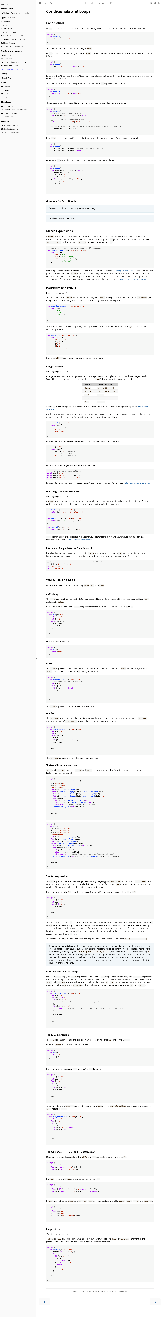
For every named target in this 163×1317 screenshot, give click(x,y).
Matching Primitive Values (61, 287)
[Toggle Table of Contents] (40, 3)
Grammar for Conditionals (61, 201)
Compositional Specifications (14, 109)
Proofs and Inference (11, 113)
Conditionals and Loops (12, 69)
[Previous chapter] (44, 1301)
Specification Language (11, 106)
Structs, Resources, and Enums (14, 36)
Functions (6, 59)
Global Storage (8, 43)
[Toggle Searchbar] (50, 3)
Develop (6, 90)
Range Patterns (54, 366)
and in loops (62, 971)
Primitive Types (8, 22)
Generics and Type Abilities (13, 39)
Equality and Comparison (12, 46)
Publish (5, 94)
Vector (4, 25)
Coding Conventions (10, 129)
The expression (57, 876)
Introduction (6, 4)
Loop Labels (53, 1229)
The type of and (61, 765)
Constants (6, 55)
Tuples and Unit (8, 32)
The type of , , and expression (70, 1151)
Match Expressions (59, 231)
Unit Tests (6, 78)
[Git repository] (155, 3)
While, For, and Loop (60, 580)
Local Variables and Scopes (13, 62)
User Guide (7, 117)
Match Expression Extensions (132, 279)
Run (4, 97)
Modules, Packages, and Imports (15, 13)
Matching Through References (63, 491)
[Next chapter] (155, 1301)
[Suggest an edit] (159, 3)
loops (52, 594)
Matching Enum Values (123, 270)
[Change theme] (45, 3)
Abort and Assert (9, 66)
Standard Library (9, 125)
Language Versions (10, 132)
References (6, 29)
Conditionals (55, 23)
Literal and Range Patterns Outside (69, 548)
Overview (6, 87)
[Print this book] (151, 3)
